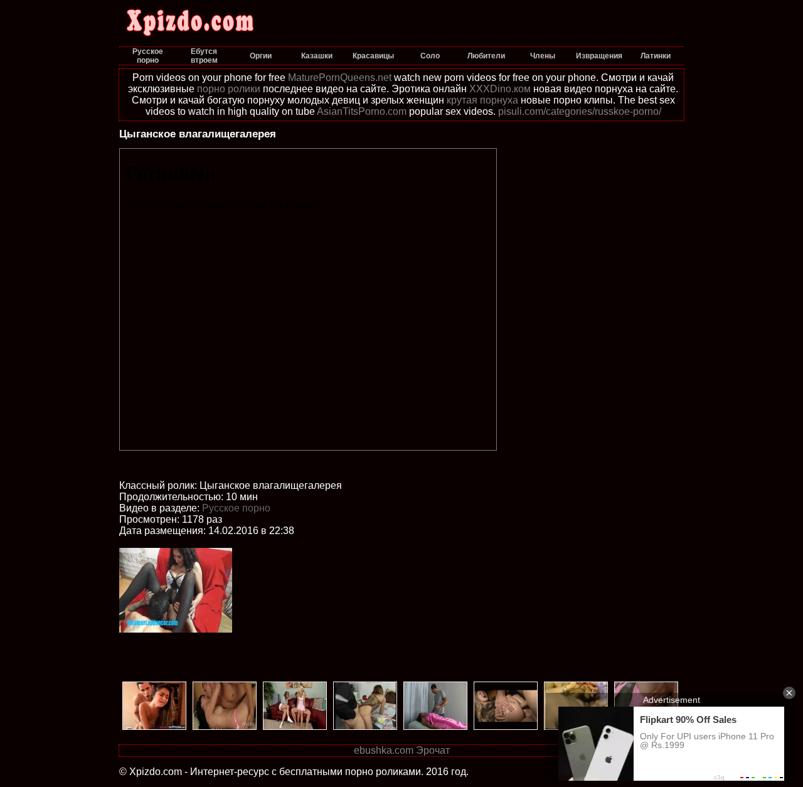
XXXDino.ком (500, 88)
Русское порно (236, 508)
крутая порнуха (482, 100)
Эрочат (433, 750)
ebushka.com (383, 750)
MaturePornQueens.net (339, 77)
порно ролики (228, 88)
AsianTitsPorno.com (362, 111)
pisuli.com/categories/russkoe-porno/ (579, 111)
